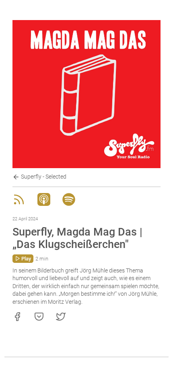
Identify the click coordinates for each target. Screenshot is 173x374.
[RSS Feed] (18, 204)
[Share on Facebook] (17, 319)
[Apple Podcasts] (43, 204)
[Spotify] (68, 204)
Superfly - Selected (43, 176)
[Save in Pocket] (39, 319)
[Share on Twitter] (61, 319)
